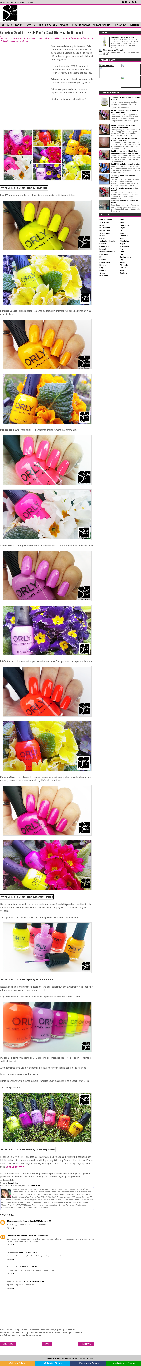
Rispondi (10, 1228)
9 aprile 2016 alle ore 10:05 (27, 1252)
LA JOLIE (123, 228)
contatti (2, 2)
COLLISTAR (102, 244)
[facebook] (126, 2)
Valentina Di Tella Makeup (17, 1236)
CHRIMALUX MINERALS (107, 241)
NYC (121, 249)
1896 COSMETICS (105, 220)
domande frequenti (102, 25)
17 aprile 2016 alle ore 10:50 (33, 1281)
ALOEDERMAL (104, 222)
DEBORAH (102, 249)
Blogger (90, 1359)
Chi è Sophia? (119, 25)
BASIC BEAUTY (104, 228)
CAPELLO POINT (104, 233)
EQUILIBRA (102, 260)
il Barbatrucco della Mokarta (18, 1221)
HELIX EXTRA (103, 276)
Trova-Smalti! (66, 25)
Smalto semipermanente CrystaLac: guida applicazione (125, 112)
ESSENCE (102, 265)
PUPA (122, 270)
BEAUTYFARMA (104, 230)
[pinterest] (132, 2)
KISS (122, 222)
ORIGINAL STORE (125, 257)
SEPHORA (123, 273)
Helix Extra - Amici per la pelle (122, 38)
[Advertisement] (80, 13)
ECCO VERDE (103, 254)
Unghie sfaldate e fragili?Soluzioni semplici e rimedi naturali (124, 139)
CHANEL (102, 239)
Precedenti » (86, 1344)
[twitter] (129, 2)
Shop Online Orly (15, 1167)
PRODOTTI (17, 1186)
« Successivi (8, 1344)
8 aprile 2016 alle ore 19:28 (40, 1221)
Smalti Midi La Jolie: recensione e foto (125, 164)
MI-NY (122, 239)
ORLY (10, 1186)
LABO (122, 230)
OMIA (122, 252)
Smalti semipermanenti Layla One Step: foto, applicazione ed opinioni (124, 152)
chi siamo (10, 2)
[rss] (136, 2)
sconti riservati (20, 2)
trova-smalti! (30, 2)
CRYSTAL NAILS (104, 246)
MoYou (122, 244)
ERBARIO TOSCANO (105, 262)
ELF (100, 257)
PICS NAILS (124, 265)
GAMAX (102, 273)
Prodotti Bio (30, 25)
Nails (9, 25)
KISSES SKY (124, 225)
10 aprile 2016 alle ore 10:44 (26, 1267)
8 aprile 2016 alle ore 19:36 (38, 1236)
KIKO (122, 220)
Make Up (18, 25)
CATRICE (102, 236)
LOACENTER (124, 236)
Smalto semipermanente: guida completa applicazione (123, 126)
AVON (101, 225)
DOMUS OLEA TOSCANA (107, 252)
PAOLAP (122, 262)
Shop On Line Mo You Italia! (113, 50)
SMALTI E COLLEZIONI (31, 1186)
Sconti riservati (82, 25)
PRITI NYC (123, 268)
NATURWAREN (124, 246)
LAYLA (122, 233)
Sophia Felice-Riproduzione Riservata (62, 1359)
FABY (101, 268)
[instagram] (139, 2)
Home (47, 1344)
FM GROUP (103, 270)
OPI (121, 254)
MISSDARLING (124, 241)
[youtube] (122, 2)
